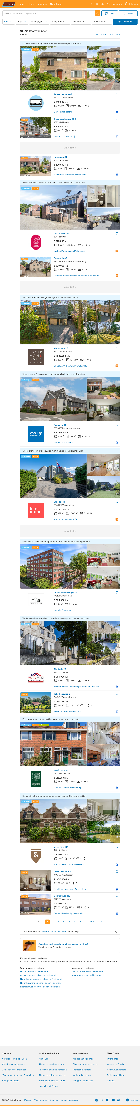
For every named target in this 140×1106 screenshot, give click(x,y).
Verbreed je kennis (82, 1075)
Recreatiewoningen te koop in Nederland (40, 986)
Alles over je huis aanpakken (52, 1075)
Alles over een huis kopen (51, 1064)
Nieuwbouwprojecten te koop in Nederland (41, 983)
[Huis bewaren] (117, 94)
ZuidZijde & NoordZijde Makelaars (70, 174)
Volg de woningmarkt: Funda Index (19, 1075)
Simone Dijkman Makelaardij (67, 787)
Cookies (54, 1100)
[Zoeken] (97, 13)
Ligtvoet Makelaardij (63, 111)
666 (92, 921)
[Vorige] (38, 922)
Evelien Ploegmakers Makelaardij (69, 251)
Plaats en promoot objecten (86, 1064)
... (86, 921)
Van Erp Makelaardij (63, 442)
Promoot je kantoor (82, 1069)
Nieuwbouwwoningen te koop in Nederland (41, 979)
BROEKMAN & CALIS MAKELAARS (70, 365)
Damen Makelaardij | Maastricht (68, 913)
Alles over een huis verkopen (53, 1069)
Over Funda (112, 1058)
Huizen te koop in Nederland (34, 971)
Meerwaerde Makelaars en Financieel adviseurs (76, 275)
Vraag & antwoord (10, 1080)
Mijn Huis (43, 1058)
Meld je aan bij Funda (83, 1058)
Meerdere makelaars (63, 136)
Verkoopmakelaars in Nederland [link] (87, 975)
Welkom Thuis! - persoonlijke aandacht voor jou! (76, 686)
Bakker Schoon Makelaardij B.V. (69, 711)
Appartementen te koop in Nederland (38, 975)
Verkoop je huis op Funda (14, 1058)
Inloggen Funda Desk (83, 1080)
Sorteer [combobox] (110, 34)
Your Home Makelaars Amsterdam (70, 889)
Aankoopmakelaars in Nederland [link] (87, 971)
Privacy (27, 1100)
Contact (111, 1080)
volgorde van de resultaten (53, 931)
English (134, 1100)
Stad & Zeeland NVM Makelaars (69, 864)
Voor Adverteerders (116, 1069)
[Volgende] (101, 922)
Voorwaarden (40, 1100)
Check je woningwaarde (13, 1064)
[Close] (115, 931)
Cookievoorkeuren (69, 1100)
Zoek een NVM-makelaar (14, 1069)
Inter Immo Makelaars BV (66, 519)
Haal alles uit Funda (48, 1086)
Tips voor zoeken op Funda (52, 1080)
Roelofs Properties (62, 610)
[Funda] (9, 4)
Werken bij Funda (115, 1064)
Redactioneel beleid (116, 1075)
